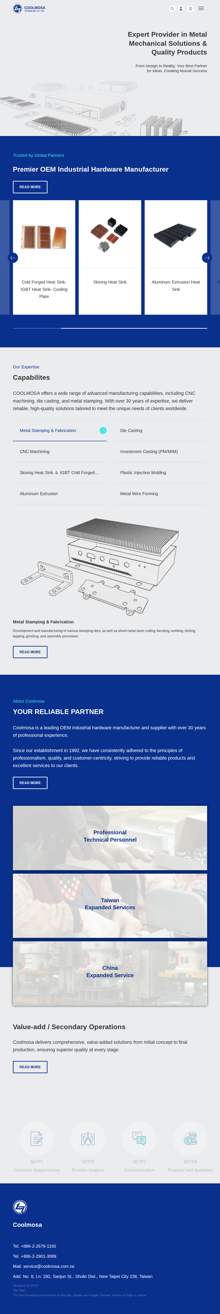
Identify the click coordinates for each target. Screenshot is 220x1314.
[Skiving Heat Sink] (110, 241)
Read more (30, 187)
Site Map (19, 1290)
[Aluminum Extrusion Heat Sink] (176, 241)
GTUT (35, 1285)
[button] (13, 258)
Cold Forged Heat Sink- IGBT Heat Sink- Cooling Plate (44, 289)
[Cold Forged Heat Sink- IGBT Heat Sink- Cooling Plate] (44, 241)
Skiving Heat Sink (110, 282)
